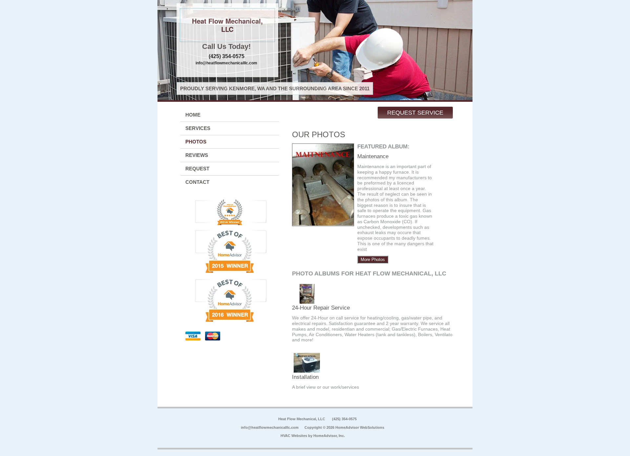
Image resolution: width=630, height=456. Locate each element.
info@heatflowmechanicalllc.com (226, 63)
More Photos (373, 259)
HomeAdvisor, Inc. (329, 436)
